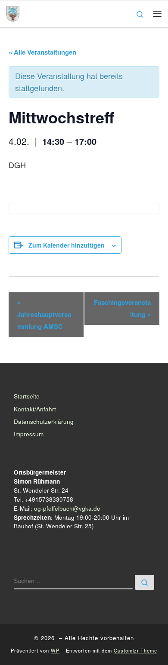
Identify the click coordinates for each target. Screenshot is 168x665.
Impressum (29, 434)
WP (55, 650)
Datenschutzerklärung (44, 421)
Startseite (27, 396)
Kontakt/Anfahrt (35, 409)
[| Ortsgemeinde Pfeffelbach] (12, 12)
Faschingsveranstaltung (122, 308)
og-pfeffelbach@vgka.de (67, 508)
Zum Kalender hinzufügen (66, 245)
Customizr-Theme (135, 650)
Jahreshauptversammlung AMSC (44, 314)
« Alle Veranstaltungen (42, 52)
